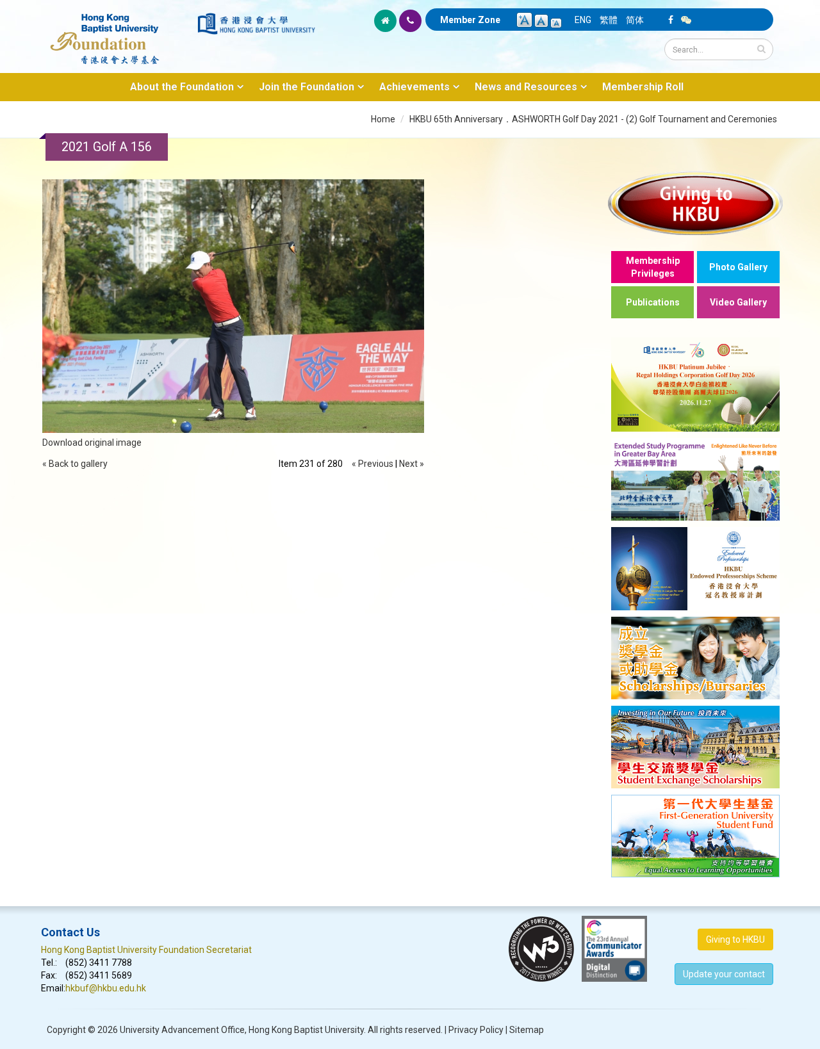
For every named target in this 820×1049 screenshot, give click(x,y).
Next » (411, 464)
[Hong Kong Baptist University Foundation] (118, 32)
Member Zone (470, 20)
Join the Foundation (306, 87)
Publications (653, 302)
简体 (635, 20)
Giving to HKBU (735, 939)
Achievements (414, 87)
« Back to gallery (75, 464)
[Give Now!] (695, 202)
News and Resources (526, 87)
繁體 (609, 20)
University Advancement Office (182, 1030)
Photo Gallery (738, 267)
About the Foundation (182, 87)
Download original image (92, 442)
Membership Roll (643, 87)
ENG (583, 20)
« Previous (372, 464)
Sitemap (526, 1030)
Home (383, 119)
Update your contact (724, 974)
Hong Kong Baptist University (306, 1030)
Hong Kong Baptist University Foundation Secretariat (146, 950)
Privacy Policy (476, 1030)
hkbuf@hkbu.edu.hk (105, 988)
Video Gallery (738, 302)
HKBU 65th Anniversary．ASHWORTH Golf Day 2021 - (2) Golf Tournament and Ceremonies (593, 119)
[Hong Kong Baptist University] (256, 24)
